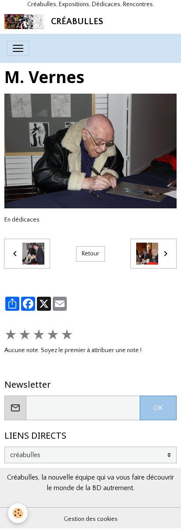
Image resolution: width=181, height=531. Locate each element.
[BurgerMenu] (18, 48)
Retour (90, 253)
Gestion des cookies (91, 519)
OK (158, 408)
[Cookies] (18, 513)
